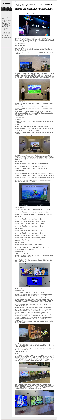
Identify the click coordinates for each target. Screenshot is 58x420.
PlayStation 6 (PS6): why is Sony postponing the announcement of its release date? (6, 29)
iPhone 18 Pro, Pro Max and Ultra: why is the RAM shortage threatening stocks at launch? (6, 18)
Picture (3, 7)
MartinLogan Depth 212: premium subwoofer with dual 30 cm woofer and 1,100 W (6, 33)
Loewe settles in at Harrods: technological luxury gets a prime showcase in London (6, 41)
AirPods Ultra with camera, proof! (6, 31)
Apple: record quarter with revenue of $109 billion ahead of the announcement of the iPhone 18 (6, 44)
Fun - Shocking (6, 10)
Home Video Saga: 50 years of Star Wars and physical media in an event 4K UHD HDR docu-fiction (6, 38)
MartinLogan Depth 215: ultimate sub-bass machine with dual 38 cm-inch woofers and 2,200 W (7, 20)
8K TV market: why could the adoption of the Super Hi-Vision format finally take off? (6, 23)
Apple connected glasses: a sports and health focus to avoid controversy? (6, 26)
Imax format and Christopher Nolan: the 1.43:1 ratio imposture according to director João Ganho (6, 49)
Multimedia (10, 7)
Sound (6, 7)
